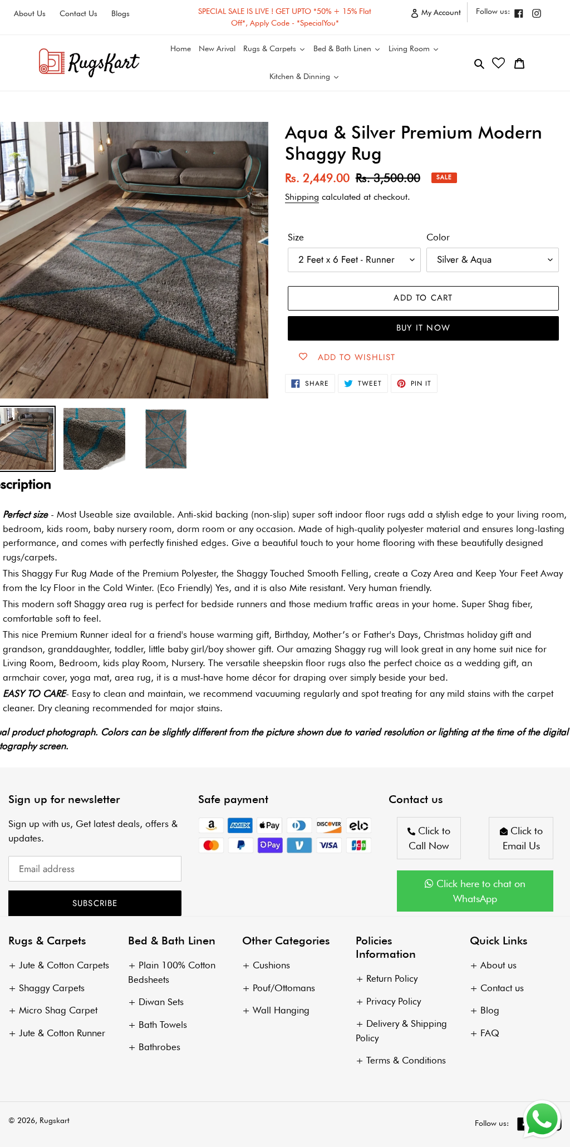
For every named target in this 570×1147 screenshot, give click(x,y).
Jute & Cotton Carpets (64, 965)
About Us (30, 13)
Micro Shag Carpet (58, 1010)
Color (438, 237)
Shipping (302, 196)
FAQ (489, 1032)
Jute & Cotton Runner (62, 1032)
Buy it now (423, 328)
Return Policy (391, 978)
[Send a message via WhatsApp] (542, 1119)
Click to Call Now (429, 838)
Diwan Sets (161, 1001)
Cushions (271, 965)
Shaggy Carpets (52, 987)
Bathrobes (159, 1046)
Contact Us (78, 13)
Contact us (502, 987)
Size (296, 237)
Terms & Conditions (406, 1060)
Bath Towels (163, 1024)
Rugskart (55, 1120)
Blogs (120, 13)
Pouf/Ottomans (284, 987)
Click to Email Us (523, 838)
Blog (489, 1010)
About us (498, 965)
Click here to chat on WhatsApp (479, 891)
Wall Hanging (281, 1010)
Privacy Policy (393, 1001)
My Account (443, 14)
